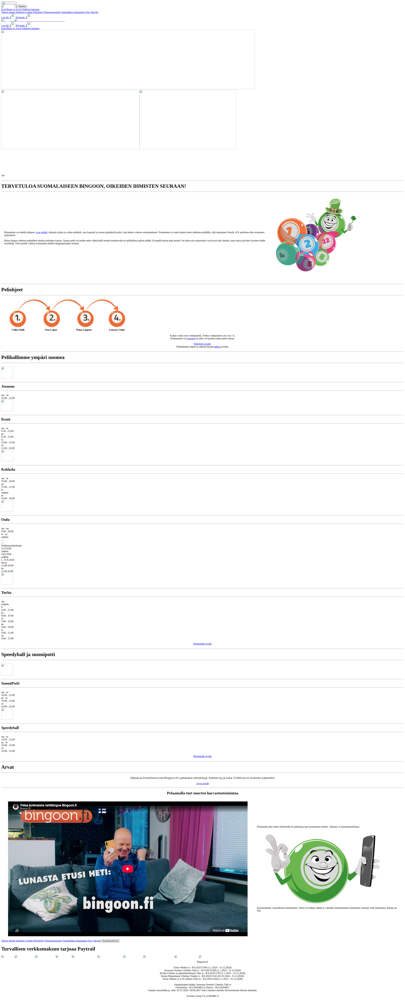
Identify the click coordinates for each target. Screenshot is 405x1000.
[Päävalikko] (8, 3)
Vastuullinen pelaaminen (73, 12)
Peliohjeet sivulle (202, 344)
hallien (217, 346)
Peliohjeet (38, 12)
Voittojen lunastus (30, 9)
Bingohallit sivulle (202, 643)
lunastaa (191, 338)
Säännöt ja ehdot (24, 12)
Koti (3, 9)
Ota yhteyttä (92, 12)
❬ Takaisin (21, 6)
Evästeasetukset (110, 941)
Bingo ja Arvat (13, 9)
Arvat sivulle (202, 783)
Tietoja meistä (8, 12)
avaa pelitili (41, 232)
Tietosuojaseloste (51, 12)
